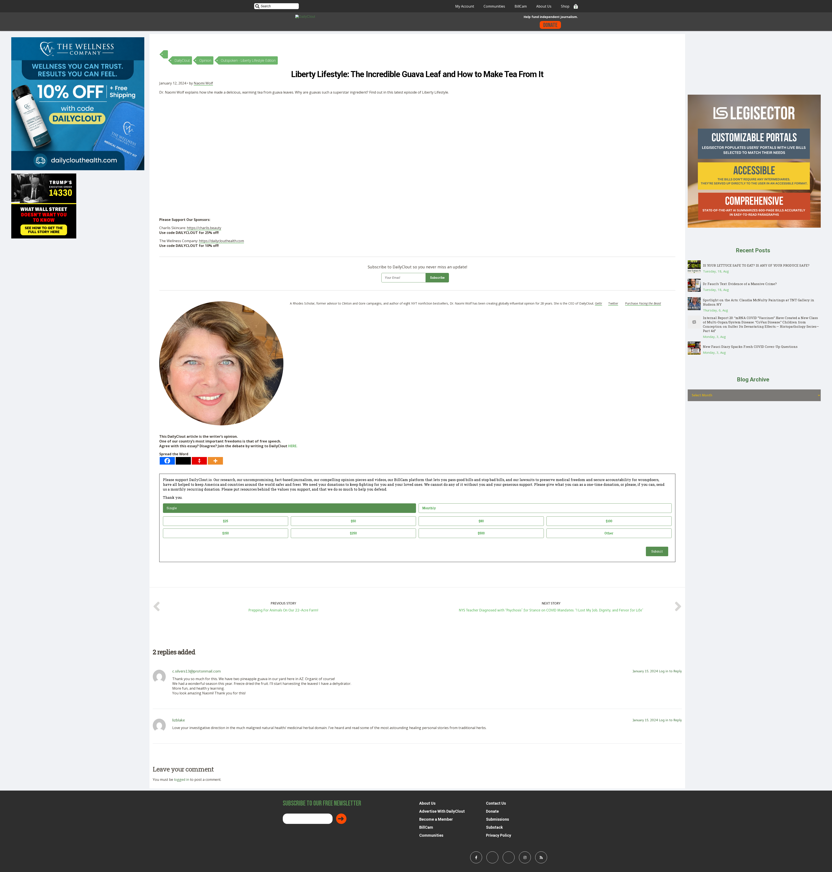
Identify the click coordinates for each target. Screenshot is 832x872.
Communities (494, 6)
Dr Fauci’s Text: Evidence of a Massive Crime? (740, 284)
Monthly (429, 508)
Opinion (205, 60)
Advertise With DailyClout (442, 811)
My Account (464, 6)
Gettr (598, 303)
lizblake (178, 720)
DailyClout (182, 60)
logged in (181, 779)
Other (608, 533)
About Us (543, 6)
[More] (215, 461)
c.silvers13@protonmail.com (196, 671)
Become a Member (436, 819)
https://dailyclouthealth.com (221, 240)
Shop (565, 6)
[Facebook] (167, 461)
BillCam (521, 6)
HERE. (292, 446)
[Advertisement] (256, 130)
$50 (353, 521)
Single (172, 508)
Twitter (613, 303)
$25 (225, 521)
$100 (609, 521)
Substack (494, 827)
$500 (481, 533)
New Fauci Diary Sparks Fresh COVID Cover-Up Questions (750, 346)
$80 (481, 521)
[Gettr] (199, 461)
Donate (550, 25)
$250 (353, 533)
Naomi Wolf (203, 83)
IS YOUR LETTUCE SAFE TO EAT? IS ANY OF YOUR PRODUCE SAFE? (756, 265)
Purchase (643, 303)
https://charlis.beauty (204, 227)
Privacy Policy (498, 835)
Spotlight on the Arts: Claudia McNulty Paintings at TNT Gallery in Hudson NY (758, 302)
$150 (225, 533)
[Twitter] (183, 461)
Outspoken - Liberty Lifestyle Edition (248, 60)
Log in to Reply (670, 671)
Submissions (497, 819)
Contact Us (496, 803)
